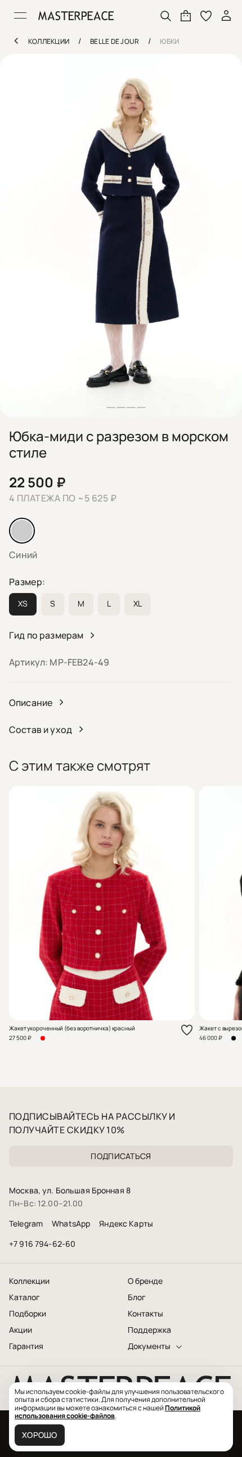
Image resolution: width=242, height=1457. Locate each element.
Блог (137, 1297)
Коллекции (29, 1281)
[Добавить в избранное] (186, 1030)
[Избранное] (206, 15)
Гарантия (26, 1346)
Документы (149, 1346)
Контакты (145, 1314)
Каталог (24, 1297)
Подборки (27, 1314)
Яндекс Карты (126, 1223)
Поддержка (149, 1330)
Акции (20, 1330)
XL (137, 603)
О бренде (145, 1281)
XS (23, 603)
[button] (100, 407)
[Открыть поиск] (165, 15)
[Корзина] (185, 15)
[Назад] (16, 40)
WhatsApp (71, 1223)
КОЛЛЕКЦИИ (48, 41)
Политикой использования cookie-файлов (107, 1411)
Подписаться (121, 1156)
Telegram (26, 1223)
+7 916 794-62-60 (42, 1243)
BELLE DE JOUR (114, 41)
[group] (121, 235)
